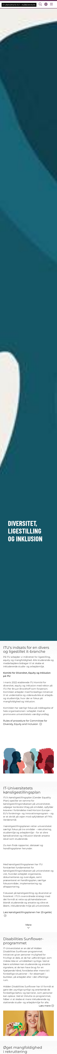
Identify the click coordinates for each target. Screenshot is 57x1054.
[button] (28, 926)
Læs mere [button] (45, 1005)
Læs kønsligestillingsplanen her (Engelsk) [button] (27, 912)
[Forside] (19, 4)
